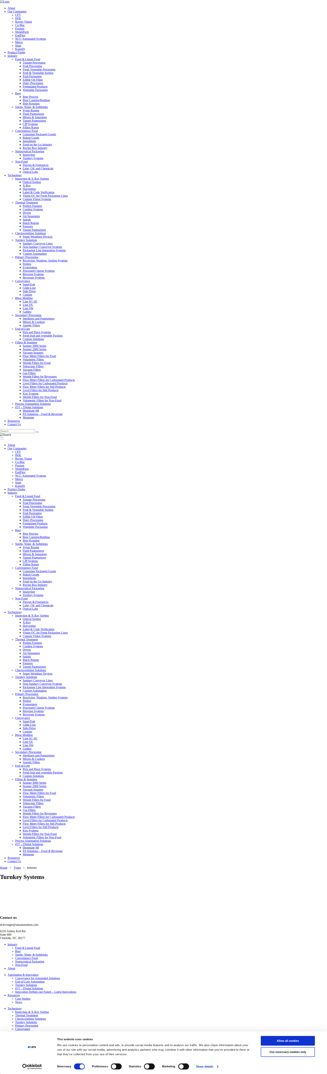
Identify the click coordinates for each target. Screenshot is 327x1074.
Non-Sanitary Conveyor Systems (42, 247)
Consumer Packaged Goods (39, 134)
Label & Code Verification (38, 192)
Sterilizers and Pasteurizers (38, 318)
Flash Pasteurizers (33, 113)
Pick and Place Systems (37, 332)
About (11, 8)
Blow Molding (24, 298)
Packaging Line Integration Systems (44, 250)
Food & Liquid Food (27, 59)
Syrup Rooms (31, 110)
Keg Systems (30, 393)
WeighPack (22, 32)
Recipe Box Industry (35, 148)
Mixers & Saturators (35, 117)
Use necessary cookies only (287, 1052)
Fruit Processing (32, 66)
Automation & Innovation (23, 974)
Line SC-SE (30, 301)
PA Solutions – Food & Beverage (43, 414)
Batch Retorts (31, 223)
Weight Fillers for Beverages (40, 376)
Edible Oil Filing (33, 79)
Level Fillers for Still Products (40, 390)
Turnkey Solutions (26, 240)
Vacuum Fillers (32, 369)
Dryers (27, 212)
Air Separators (31, 216)
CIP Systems (30, 124)
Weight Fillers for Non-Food (40, 397)
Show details (204, 1066)
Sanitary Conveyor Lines (38, 243)
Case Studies (22, 998)
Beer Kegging (31, 103)
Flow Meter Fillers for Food (39, 356)
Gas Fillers (29, 373)
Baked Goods (31, 137)
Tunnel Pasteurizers (34, 120)
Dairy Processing (33, 83)
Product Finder (16, 52)
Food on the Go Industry (37, 144)
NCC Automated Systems (30, 38)
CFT (18, 14)
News (18, 1002)
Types (17, 867)
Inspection (29, 154)
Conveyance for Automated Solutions (37, 978)
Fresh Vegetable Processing (39, 69)
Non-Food (21, 161)
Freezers (28, 226)
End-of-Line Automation (30, 981)
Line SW (28, 308)
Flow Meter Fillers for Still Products (44, 386)
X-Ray (27, 185)
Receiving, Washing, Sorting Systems (45, 260)
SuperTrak (29, 284)
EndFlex (20, 35)
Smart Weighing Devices (37, 236)
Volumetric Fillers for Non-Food (42, 400)
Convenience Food (26, 130)
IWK (18, 18)
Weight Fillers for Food (37, 363)
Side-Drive (29, 291)
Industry (12, 55)
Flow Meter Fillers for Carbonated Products (49, 380)
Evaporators (30, 267)
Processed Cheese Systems (39, 270)
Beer (18, 93)
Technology (15, 175)
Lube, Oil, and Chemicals (38, 168)
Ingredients (29, 141)
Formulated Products (35, 86)
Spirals (27, 219)
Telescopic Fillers (33, 366)
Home (3, 867)
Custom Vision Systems (37, 199)
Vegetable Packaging (35, 90)
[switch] (116, 1066)
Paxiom (19, 28)
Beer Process (30, 96)
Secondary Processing (28, 315)
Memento (28, 417)
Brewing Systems (33, 274)
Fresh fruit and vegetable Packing (43, 335)
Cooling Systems (33, 209)
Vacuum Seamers (33, 352)
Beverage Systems (34, 277)
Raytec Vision (23, 21)
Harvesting (29, 188)
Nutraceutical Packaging (29, 151)
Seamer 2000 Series (34, 349)
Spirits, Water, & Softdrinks (31, 107)
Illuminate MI (31, 410)
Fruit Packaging (32, 76)
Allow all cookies (288, 1040)
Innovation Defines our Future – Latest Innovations (45, 991)
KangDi (20, 49)
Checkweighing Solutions (30, 233)
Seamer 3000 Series (34, 345)
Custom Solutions (33, 339)
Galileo (27, 311)
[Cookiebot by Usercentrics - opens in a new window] (32, 1066)
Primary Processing (26, 257)
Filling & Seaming (26, 342)
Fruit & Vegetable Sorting (38, 72)
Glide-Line (29, 287)
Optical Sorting (32, 182)
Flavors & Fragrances (35, 165)
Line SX (28, 305)
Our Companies (17, 11)
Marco (19, 42)
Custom (27, 294)
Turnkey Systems (33, 158)
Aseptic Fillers (31, 325)
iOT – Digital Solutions (29, 407)
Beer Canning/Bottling (36, 100)
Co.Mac (20, 25)
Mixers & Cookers (34, 322)
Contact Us (14, 424)
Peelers (27, 264)
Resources (14, 421)
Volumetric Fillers (33, 359)
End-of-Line (22, 328)
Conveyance (22, 281)
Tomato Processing (34, 62)
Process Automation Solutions (33, 403)
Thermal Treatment (26, 202)
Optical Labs (30, 171)
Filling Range (31, 127)
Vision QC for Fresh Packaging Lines (45, 195)
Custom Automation (35, 253)
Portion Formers (32, 206)
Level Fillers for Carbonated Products (45, 383)
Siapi (18, 45)
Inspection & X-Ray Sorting (32, 178)
